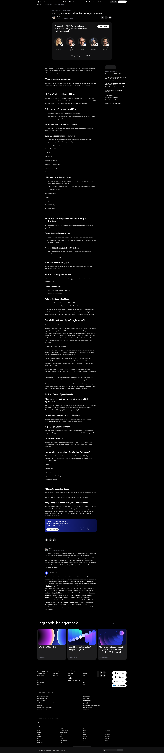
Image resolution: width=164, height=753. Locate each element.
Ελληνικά (84, 738)
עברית (38, 740)
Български (39, 736)
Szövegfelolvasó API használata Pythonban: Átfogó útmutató (115, 94)
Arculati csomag (86, 686)
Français (39, 726)
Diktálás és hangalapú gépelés (43, 696)
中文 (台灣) (85, 722)
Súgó (84, 680)
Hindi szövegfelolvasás (87, 707)
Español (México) (63, 732)
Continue (120, 750)
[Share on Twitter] (106, 17)
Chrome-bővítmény (41, 680)
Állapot (84, 682)
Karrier (84, 677)
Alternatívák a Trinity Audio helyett (113, 103)
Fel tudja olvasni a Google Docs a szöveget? (91, 705)
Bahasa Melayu (40, 742)
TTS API (88, 181)
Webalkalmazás (40, 679)
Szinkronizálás (55, 673)
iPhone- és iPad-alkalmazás (42, 671)
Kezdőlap (39, 4)
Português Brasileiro (64, 730)
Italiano (38, 728)
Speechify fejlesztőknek (72, 671)
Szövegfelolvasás (40, 670)
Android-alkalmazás (41, 673)
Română (84, 734)
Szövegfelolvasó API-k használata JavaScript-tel (115, 87)
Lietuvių (107, 738)
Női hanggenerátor (41, 700)
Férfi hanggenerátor (87, 700)
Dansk (61, 724)
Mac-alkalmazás (40, 675)
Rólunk (84, 671)
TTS (64, 66)
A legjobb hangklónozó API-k (111, 97)
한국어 (84, 728)
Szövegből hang (40, 711)
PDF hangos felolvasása (42, 709)
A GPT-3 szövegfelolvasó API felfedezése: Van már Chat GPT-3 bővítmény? (116, 78)
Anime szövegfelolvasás (42, 703)
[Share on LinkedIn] (110, 17)
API (86, 1)
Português (107, 734)
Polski (38, 730)
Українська (107, 730)
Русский (84, 730)
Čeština (38, 724)
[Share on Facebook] (102, 17)
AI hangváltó (85, 703)
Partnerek (85, 679)
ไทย (106, 732)
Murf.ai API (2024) (109, 81)
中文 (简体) (62, 722)
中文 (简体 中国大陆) (109, 722)
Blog (84, 675)
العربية (38, 722)
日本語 (61, 728)
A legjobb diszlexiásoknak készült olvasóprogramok (47, 702)
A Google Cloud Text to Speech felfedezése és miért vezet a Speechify (115, 84)
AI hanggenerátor (56, 671)
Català (106, 740)
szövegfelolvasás (58, 66)
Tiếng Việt (62, 734)
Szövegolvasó (85, 711)
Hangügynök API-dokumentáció (74, 680)
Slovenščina (107, 736)
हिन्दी (106, 726)
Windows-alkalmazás (41, 677)
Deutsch (84, 726)
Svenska (84, 732)
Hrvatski (61, 738)
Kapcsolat (85, 673)
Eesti (38, 738)
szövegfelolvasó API (50, 421)
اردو (61, 742)
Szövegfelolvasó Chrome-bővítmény (44, 707)
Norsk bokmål (108, 728)
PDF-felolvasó (40, 705)
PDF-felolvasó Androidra (42, 698)
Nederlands (85, 724)
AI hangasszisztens (86, 696)
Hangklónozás (55, 675)
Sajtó (84, 684)
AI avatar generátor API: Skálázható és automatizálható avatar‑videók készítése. (114, 74)
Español (39, 732)
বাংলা (83, 740)
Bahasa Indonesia (63, 740)
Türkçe (38, 734)
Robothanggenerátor (87, 702)
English (106, 724)
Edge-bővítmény (40, 682)
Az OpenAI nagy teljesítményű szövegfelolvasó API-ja (112, 100)
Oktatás (69, 675)
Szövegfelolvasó (86, 698)
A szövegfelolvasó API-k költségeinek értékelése (114, 91)
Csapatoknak (70, 673)
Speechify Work (56, 677)
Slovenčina (85, 736)
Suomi (61, 726)
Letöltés (82, 1)
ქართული (62, 736)
